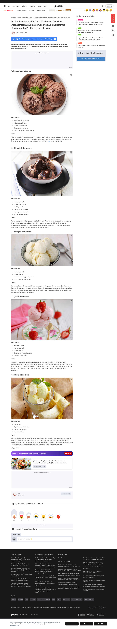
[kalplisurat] (110, 10)
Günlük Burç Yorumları (44, 599)
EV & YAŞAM (16, 6)
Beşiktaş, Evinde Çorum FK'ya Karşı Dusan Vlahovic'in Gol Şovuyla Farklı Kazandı (90, 38)
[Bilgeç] (93, 10)
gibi (49, 141)
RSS (79, 607)
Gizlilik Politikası (29, 607)
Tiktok (58, 599)
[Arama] (103, 6)
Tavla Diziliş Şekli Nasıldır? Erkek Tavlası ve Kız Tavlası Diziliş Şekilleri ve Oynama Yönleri (69, 588)
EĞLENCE (32, 6)
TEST (8, 6)
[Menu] (4, 6)
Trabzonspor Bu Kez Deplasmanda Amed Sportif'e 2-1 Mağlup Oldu (90, 31)
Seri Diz (68, 10)
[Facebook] (93, 607)
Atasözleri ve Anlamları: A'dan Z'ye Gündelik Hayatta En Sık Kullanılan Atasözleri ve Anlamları (67, 584)
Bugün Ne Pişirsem (77, 599)
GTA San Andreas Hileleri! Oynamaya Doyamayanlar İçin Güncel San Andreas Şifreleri (93, 586)
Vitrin (79, 42)
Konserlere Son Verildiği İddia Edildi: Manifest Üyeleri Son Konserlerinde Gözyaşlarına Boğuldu (44, 571)
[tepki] (14, 516)
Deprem (20, 599)
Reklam (45, 607)
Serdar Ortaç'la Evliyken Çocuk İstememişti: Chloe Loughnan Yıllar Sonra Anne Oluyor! (91, 23)
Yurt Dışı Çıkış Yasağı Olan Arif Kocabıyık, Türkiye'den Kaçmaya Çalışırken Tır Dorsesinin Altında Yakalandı (45, 559)
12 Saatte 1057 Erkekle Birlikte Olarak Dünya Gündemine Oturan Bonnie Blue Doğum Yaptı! (45, 583)
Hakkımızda (14, 607)
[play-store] (91, 614)
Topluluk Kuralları (37, 607)
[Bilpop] (97, 10)
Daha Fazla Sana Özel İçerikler (90, 58)
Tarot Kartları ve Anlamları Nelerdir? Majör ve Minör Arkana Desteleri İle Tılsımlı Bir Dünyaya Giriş (94, 559)
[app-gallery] (101, 614)
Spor (79, 27)
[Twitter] (97, 607)
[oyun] (104, 10)
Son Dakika (66, 599)
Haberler (13, 17)
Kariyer (53, 607)
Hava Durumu (62, 558)
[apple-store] (81, 614)
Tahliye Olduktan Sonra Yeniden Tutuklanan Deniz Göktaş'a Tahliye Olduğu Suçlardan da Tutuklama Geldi (21, 585)
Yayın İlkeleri (70, 607)
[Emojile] (100, 10)
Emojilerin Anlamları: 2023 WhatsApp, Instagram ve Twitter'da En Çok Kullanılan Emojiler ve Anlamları (69, 579)
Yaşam (19, 17)
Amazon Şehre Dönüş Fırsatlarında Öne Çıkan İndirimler (91, 46)
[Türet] (90, 10)
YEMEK (39, 6)
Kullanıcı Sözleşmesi (60, 607)
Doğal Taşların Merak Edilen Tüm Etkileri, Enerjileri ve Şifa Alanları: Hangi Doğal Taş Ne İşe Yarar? (69, 575)
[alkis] (107, 10)
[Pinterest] (104, 607)
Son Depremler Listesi (64, 561)
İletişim (49, 607)
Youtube (32, 599)
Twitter (14, 599)
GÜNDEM (24, 6)
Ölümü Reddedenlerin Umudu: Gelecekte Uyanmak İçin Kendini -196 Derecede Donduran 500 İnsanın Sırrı (45, 565)
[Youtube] (100, 607)
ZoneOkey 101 (60, 10)
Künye (75, 607)
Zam (26, 599)
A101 (53, 599)
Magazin (80, 20)
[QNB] (86, 10)
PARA (45, 6)
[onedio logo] (58, 6)
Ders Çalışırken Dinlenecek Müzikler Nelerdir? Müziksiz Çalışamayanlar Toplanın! (92, 573)
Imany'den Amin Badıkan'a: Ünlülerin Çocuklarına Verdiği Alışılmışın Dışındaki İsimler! (45, 577)
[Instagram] (89, 607)
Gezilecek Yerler (89, 599)
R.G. (21, 32)
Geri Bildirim (21, 607)
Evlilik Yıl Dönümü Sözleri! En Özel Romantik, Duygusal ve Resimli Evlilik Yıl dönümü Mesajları (68, 566)
